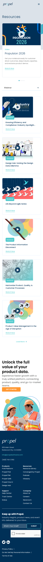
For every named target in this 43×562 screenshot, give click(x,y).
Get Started (11, 389)
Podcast (26, 475)
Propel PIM (6, 475)
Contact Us (27, 503)
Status (4, 500)
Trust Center (7, 496)
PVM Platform (7, 468)
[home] (18, 4)
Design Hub (6, 485)
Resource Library (29, 468)
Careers (26, 496)
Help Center (7, 493)
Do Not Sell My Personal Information (16, 552)
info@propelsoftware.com (12, 455)
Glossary (26, 479)
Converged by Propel (31, 472)
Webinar (10, 117)
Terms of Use (7, 556)
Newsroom (27, 500)
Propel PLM (6, 472)
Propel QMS (6, 479)
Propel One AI (7, 482)
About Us (26, 493)
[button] (19, 80)
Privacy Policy (7, 549)
